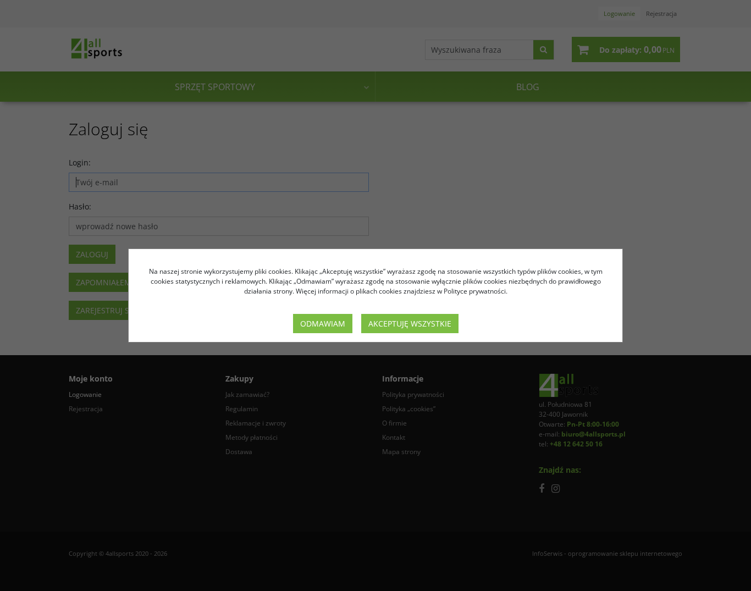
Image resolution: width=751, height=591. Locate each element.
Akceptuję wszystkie (409, 323)
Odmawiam (322, 323)
